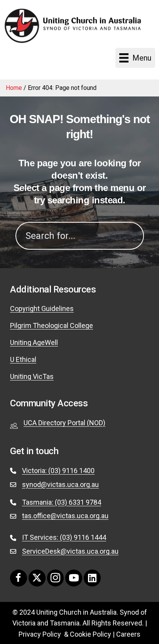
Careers (128, 634)
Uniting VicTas (32, 376)
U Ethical (23, 359)
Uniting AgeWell (34, 342)
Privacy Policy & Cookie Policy (65, 634)
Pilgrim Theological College (51, 325)
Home (14, 87)
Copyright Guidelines (42, 308)
